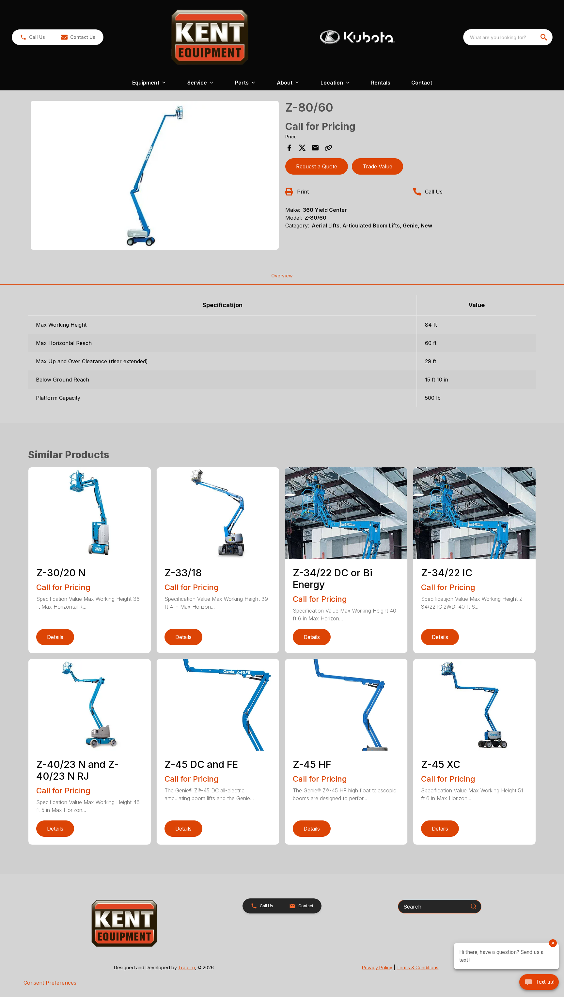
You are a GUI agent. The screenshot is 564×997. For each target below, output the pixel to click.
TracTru (186, 967)
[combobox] (507, 37)
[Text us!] (539, 982)
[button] (32, 37)
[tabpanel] (155, 176)
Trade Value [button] (377, 166)
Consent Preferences (50, 982)
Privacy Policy (377, 967)
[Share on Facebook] (289, 148)
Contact (421, 82)
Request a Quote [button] (316, 166)
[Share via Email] (315, 148)
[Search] (473, 906)
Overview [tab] (282, 275)
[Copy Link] (328, 148)
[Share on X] (302, 148)
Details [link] (55, 637)
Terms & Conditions (417, 967)
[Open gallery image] (155, 175)
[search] (544, 37)
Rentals (380, 82)
